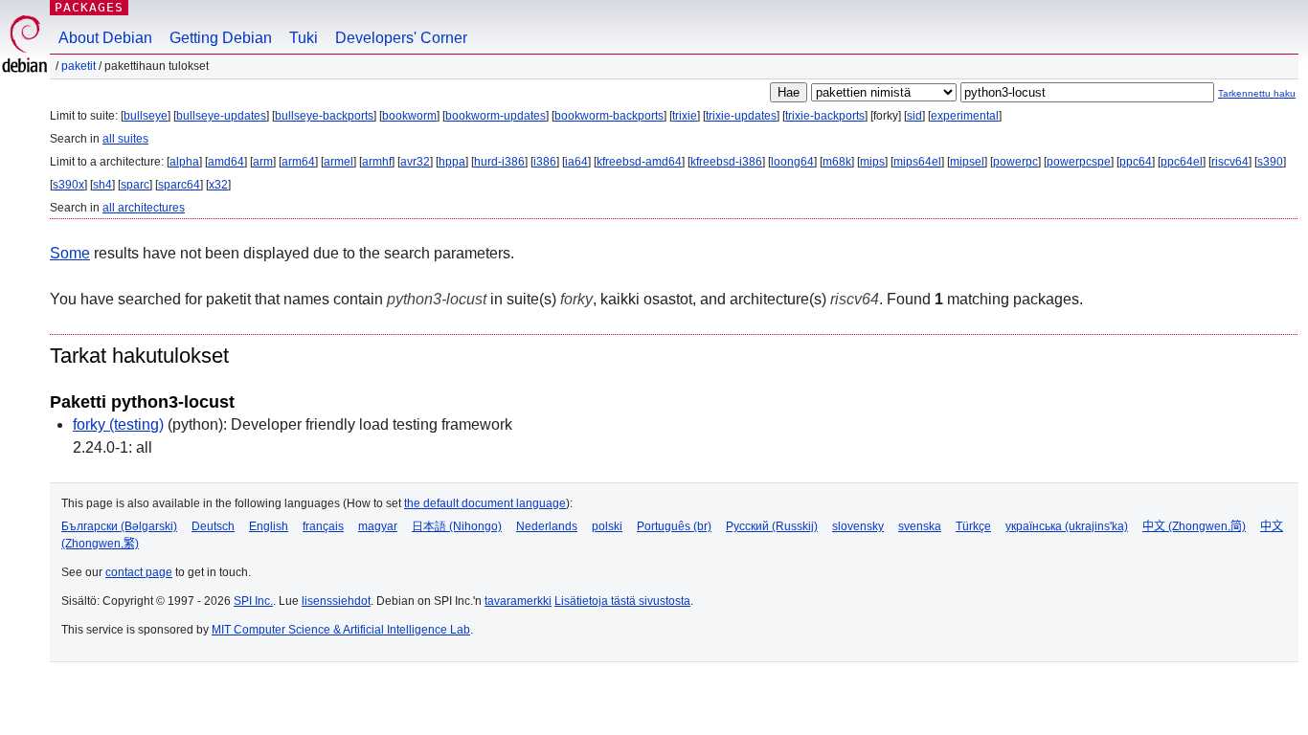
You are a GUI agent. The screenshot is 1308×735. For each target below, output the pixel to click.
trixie (684, 115)
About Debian (105, 38)
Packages (89, 7)
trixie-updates (741, 115)
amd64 (226, 161)
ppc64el (1182, 161)
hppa (452, 161)
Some (70, 253)
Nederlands (546, 526)
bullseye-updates (221, 115)
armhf (377, 161)
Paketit (78, 66)
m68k (837, 161)
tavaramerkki (518, 601)
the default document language (485, 503)
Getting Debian (220, 38)
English (268, 526)
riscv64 (1230, 161)
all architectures (143, 207)
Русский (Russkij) (772, 526)
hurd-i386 (499, 161)
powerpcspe (1079, 161)
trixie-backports (825, 115)
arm (263, 161)
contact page (138, 572)
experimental (965, 115)
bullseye (146, 115)
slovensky (858, 526)
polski (607, 526)
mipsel (967, 161)
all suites (125, 138)
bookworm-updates (495, 115)
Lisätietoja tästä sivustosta (622, 601)
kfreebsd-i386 (726, 161)
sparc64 (179, 184)
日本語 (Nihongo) (457, 526)
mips (872, 161)
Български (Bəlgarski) (119, 526)
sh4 (102, 184)
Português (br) (674, 526)
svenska (919, 526)
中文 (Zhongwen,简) (1194, 526)
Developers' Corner (401, 38)
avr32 (415, 161)
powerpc (1015, 161)
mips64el (917, 161)
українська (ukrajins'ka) (1066, 526)
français (323, 526)
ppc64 (1135, 161)
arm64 (298, 161)
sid (914, 115)
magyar (377, 526)
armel (338, 161)
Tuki (303, 38)
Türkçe (973, 526)
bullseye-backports (324, 115)
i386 (544, 161)
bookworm (409, 115)
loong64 (792, 161)
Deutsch (213, 526)
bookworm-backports (609, 115)
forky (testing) (118, 424)
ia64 (576, 161)
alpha (184, 161)
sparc (135, 184)
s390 (1270, 161)
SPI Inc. (253, 601)
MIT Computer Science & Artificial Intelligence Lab (341, 629)
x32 (218, 184)
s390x (68, 184)
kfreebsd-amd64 (639, 161)
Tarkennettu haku (1257, 93)
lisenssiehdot (336, 601)
